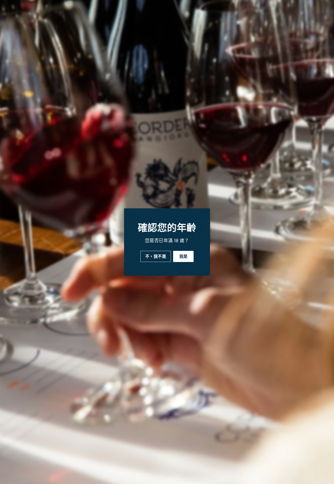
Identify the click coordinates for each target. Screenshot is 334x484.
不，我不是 (155, 256)
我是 (183, 256)
